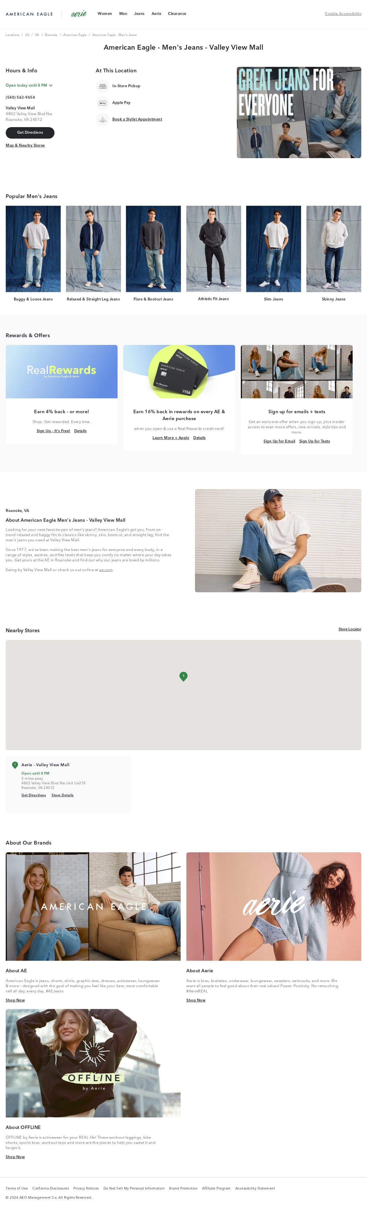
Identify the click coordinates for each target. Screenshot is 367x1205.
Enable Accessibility (343, 14)
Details (80, 431)
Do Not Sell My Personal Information (134, 1189)
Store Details (63, 795)
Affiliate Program (216, 1189)
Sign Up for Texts (314, 441)
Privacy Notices (86, 1189)
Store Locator (350, 629)
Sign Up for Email (279, 441)
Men (123, 15)
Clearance (177, 15)
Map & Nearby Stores (25, 145)
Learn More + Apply (171, 438)
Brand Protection (183, 1189)
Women (104, 15)
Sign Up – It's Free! (53, 431)
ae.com (105, 570)
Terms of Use (17, 1189)
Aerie (156, 15)
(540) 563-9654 (20, 98)
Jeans (139, 15)
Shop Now (15, 1000)
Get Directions (34, 795)
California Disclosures (50, 1189)
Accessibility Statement (255, 1189)
